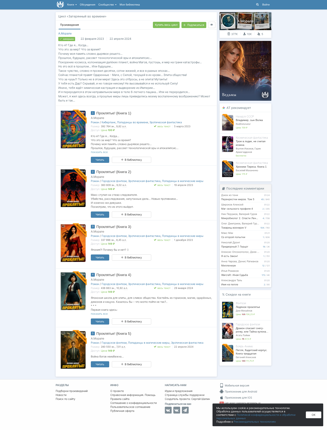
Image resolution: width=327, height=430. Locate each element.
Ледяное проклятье (248, 306)
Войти (266, 4)
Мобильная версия (236, 385)
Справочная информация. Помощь (133, 394)
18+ (221, 403)
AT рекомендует (239, 108)
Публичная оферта (122, 410)
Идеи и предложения (178, 391)
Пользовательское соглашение (130, 406)
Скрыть (263, 45)
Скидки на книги (238, 294)
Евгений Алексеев (246, 357)
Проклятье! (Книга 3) (113, 227)
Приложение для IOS (238, 397)
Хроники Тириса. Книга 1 (251, 166)
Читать (100, 159)
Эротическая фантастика (165, 122)
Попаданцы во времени (132, 122)
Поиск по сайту (65, 398)
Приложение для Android (240, 391)
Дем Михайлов (244, 310)
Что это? (246, 45)
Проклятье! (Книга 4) (113, 275)
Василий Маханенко (247, 170)
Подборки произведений (72, 391)
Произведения (69, 24)
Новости (61, 394)
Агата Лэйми (243, 335)
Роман (95, 122)
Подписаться (195, 25)
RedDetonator (243, 124)
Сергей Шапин (200, 398)
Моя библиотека (130, 4)
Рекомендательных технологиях (255, 421)
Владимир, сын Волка (249, 120)
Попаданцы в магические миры (182, 181)
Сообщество (106, 4)
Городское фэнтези (114, 181)
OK (313, 414)
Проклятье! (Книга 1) (113, 113)
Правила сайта (119, 398)
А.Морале (65, 33)
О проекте (117, 391)
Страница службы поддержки (184, 394)
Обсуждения (87, 4)
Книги (71, 4)
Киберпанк (109, 122)
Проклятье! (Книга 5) (113, 334)
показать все (99, 152)
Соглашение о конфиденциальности (133, 402)
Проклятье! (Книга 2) (113, 172)
